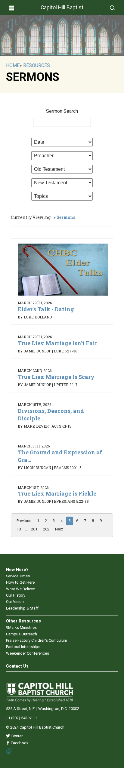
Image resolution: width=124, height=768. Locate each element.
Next (59, 529)
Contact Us (17, 666)
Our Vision (15, 601)
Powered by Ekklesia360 (9, 751)
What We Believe (20, 589)
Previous (24, 520)
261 (34, 529)
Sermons (66, 217)
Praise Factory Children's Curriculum (36, 640)
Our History (15, 595)
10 (19, 529)
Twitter (16, 736)
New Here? (17, 569)
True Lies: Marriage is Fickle (57, 493)
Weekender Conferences (27, 653)
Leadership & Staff (22, 608)
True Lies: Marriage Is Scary (56, 376)
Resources (36, 65)
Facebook (19, 743)
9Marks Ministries (21, 627)
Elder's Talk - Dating (46, 309)
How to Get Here (20, 582)
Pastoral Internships (23, 646)
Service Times (18, 576)
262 (46, 529)
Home (13, 65)
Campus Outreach (21, 634)
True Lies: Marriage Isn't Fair (57, 343)
